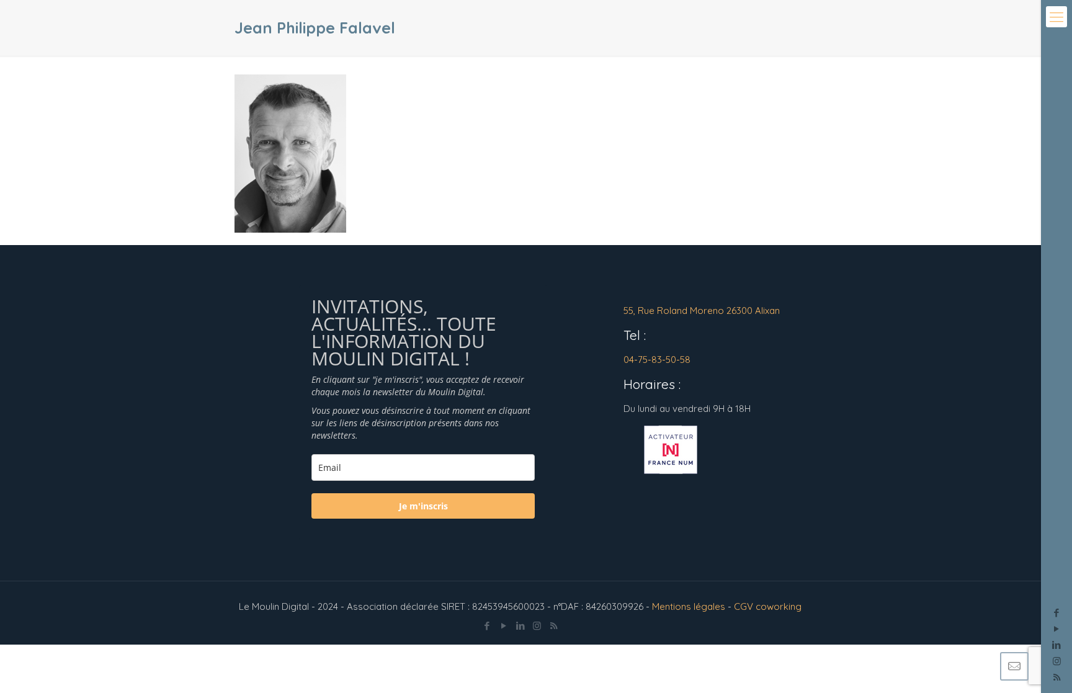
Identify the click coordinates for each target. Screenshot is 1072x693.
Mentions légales (688, 606)
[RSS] (553, 626)
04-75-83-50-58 (656, 359)
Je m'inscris (423, 506)
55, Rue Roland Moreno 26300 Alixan (701, 310)
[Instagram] (1056, 661)
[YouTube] (1056, 629)
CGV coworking (768, 606)
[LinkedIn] (1056, 645)
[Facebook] (1056, 613)
